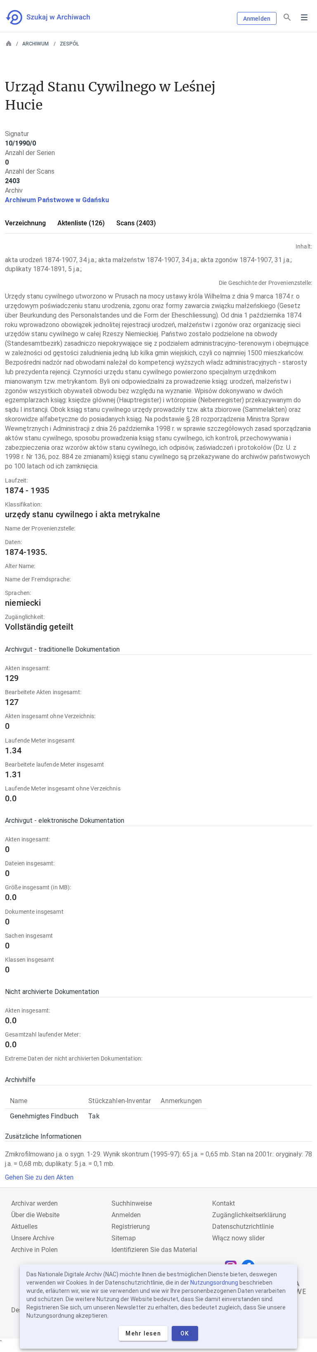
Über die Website (35, 1215)
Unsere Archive (32, 1238)
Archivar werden (34, 1203)
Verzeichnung (25, 223)
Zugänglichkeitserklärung (249, 1215)
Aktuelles (24, 1226)
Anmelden (256, 18)
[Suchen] (287, 17)
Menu (304, 17)
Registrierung (130, 1226)
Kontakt (223, 1203)
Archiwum (35, 44)
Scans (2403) (136, 223)
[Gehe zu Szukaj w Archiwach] (55, 17)
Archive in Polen (34, 1250)
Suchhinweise (131, 1203)
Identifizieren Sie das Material (154, 1250)
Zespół (69, 44)
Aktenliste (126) (81, 223)
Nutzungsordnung (214, 1282)
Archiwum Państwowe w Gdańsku (57, 200)
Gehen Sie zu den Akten (39, 1177)
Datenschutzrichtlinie (243, 1226)
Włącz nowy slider (238, 1238)
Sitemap (123, 1238)
